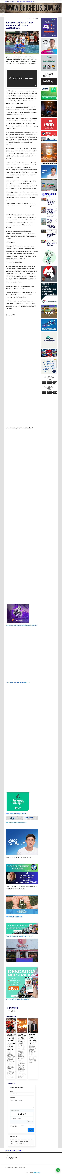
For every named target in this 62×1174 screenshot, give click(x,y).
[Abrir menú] (3, 14)
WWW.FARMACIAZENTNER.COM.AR (18, 683)
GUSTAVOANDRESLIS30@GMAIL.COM (25, 886)
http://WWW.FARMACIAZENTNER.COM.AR (19, 936)
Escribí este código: (15, 1110)
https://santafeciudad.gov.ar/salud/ (16, 813)
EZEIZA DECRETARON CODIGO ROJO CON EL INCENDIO (22, 1038)
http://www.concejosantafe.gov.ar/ (16, 822)
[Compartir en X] (12, 1011)
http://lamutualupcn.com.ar (14, 916)
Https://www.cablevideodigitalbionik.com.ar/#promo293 (21, 625)
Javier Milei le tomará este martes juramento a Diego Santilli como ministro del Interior (32, 1039)
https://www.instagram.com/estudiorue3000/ (19, 428)
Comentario (12, 1097)
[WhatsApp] (56, 1)
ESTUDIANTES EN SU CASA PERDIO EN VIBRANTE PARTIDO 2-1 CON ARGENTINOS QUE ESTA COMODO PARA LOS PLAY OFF (11, 1042)
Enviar (31, 1130)
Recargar (30, 1121)
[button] (53, 1)
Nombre (11, 1091)
